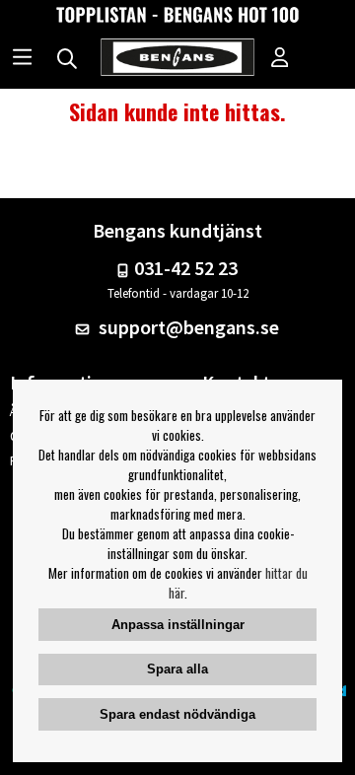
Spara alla (177, 669)
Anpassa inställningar (178, 624)
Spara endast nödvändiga (177, 714)
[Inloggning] (280, 59)
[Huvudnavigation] (22, 59)
